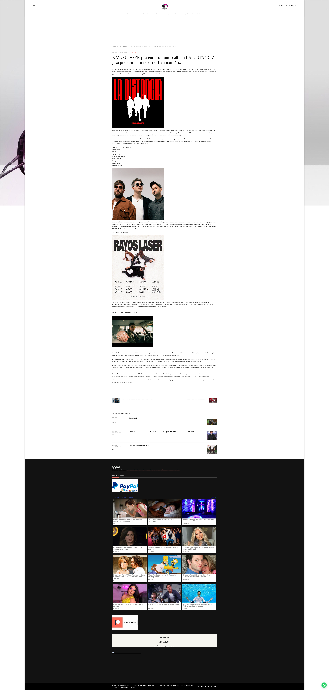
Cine (176, 13)
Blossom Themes (116, 687)
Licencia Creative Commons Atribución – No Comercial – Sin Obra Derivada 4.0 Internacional (153, 470)
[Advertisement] (164, 30)
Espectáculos (147, 13)
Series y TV (168, 13)
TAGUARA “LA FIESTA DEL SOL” (139, 446)
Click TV (137, 13)
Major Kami (133, 418)
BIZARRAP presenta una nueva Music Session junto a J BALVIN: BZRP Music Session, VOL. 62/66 (162, 432)
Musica (129, 13)
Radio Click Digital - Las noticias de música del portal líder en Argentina (140, 685)
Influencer (158, 13)
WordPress (131, 687)
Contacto (199, 13)
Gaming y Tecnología (187, 13)
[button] (324, 685)
